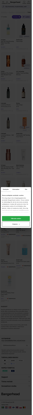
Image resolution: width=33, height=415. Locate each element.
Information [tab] (15, 189)
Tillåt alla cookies (16, 218)
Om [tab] (26, 189)
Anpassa (15, 224)
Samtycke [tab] (6, 189)
